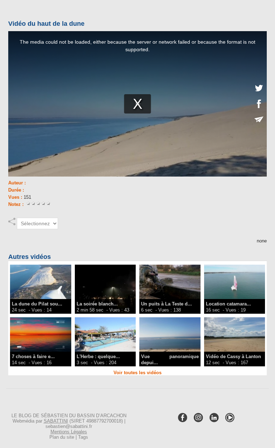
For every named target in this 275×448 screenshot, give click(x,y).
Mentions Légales (68, 431)
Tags (83, 437)
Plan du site (61, 437)
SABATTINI (56, 421)
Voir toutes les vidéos (137, 372)
